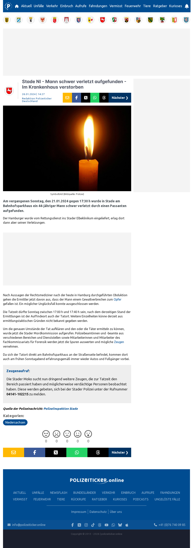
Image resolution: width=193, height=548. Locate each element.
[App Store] (127, 525)
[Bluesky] (120, 525)
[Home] (8, 6)
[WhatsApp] (113, 525)
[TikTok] (93, 525)
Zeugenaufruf (17, 371)
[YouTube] (106, 525)
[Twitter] (79, 525)
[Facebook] (72, 525)
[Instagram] (86, 525)
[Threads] (100, 525)
